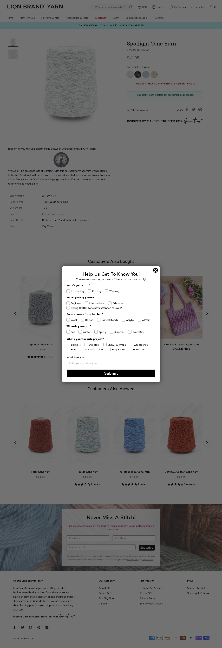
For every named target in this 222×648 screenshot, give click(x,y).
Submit (111, 373)
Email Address (75, 357)
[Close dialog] (155, 270)
